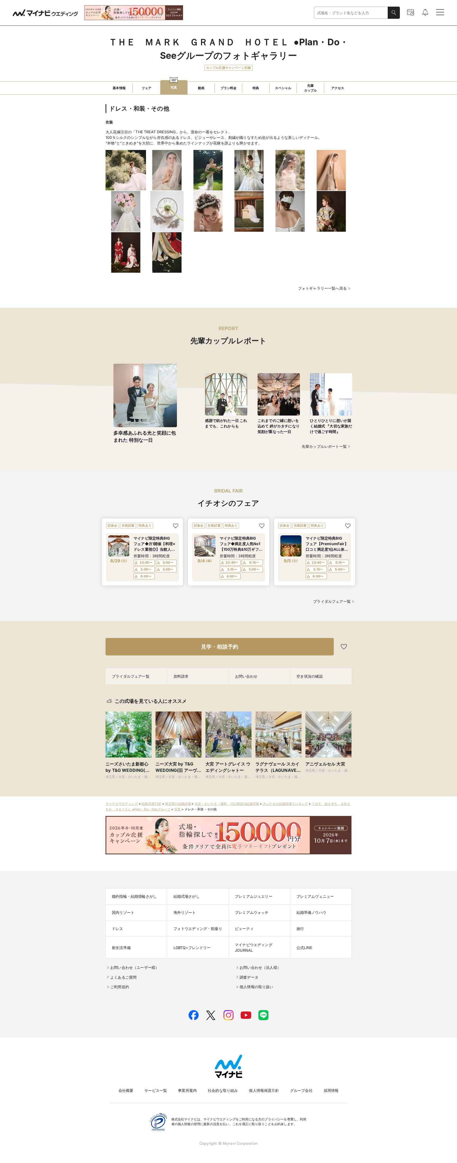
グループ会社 (301, 1090)
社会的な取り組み (223, 1090)
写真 (177, 809)
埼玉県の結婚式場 (178, 804)
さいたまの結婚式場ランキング (285, 804)
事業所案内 (187, 1090)
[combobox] (351, 13)
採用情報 (331, 1090)
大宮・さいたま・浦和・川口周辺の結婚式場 (227, 804)
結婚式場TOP (151, 804)
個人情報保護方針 (264, 1090)
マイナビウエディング (122, 804)
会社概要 (126, 1090)
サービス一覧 (155, 1090)
